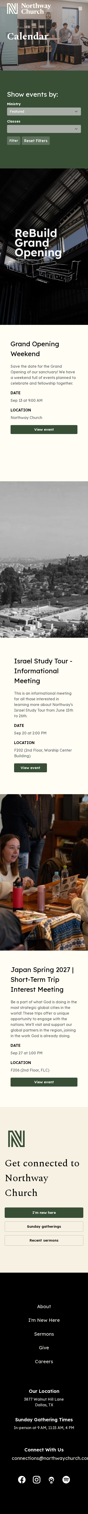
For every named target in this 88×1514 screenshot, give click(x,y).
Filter (13, 141)
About (44, 1306)
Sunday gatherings (44, 1226)
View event (44, 429)
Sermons (44, 1334)
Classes (13, 121)
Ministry (14, 104)
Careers (44, 1361)
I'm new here (44, 1212)
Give (44, 1348)
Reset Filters (35, 140)
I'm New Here (44, 1320)
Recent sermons (44, 1240)
